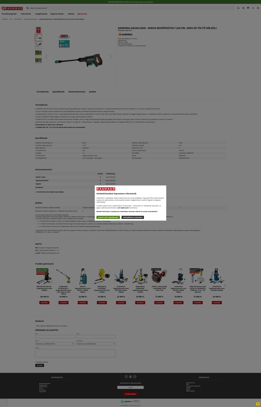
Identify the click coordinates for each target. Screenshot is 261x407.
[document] (130, 203)
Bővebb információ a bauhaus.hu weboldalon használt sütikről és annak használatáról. (127, 211)
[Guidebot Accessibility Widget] (258, 404)
